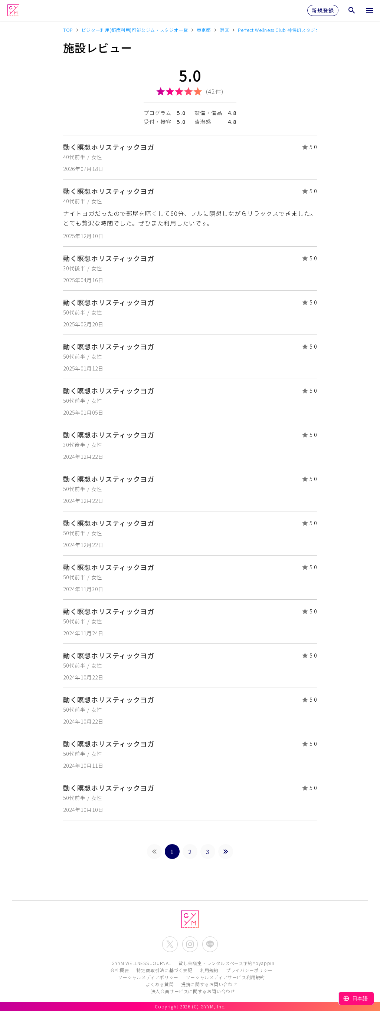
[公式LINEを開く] (210, 944)
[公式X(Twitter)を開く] (170, 944)
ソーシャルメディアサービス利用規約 (225, 977)
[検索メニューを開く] (351, 10)
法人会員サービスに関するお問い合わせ (193, 991)
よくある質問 (160, 984)
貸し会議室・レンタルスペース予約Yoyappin (226, 963)
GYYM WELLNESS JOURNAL (141, 963)
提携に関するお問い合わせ (209, 984)
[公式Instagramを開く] (190, 944)
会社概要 (119, 970)
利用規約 (209, 970)
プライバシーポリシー (249, 970)
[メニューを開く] (369, 10)
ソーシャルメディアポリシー (148, 977)
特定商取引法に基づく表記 (164, 970)
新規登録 (323, 10)
